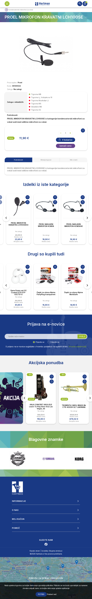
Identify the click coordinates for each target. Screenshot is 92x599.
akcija (53, 399)
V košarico (67, 140)
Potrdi (41, 594)
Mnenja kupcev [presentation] (46, 160)
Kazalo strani (35, 551)
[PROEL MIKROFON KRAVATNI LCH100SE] (46, 53)
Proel (20, 83)
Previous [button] (6, 217)
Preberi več (52, 594)
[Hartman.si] (17, 488)
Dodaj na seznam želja (28, 197)
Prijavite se (40, 342)
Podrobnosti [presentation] (18, 160)
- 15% (52, 375)
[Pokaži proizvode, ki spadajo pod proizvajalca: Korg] (48, 458)
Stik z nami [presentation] (73, 160)
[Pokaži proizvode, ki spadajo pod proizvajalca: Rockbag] (79, 459)
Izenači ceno (66, 146)
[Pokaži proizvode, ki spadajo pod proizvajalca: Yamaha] (17, 458)
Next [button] (87, 217)
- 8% (84, 375)
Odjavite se (54, 342)
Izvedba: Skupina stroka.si (52, 551)
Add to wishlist (83, 130)
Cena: (10, 138)
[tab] (18, 160)
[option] (18, 219)
